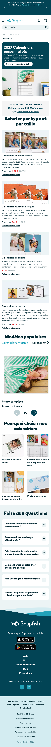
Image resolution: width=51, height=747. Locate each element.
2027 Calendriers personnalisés (18, 49)
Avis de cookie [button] (25, 723)
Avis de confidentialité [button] (25, 718)
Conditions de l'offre (26, 12)
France (24, 701)
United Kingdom (12, 704)
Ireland (32, 701)
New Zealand (25, 708)
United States (28, 704)
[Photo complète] (25, 373)
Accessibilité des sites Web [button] (25, 727)
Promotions (25, 673)
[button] (3, 20)
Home (4, 35)
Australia (40, 704)
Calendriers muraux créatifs (17, 155)
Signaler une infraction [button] (25, 736)
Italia (40, 701)
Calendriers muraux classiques (18, 206)
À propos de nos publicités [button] (25, 732)
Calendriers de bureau (14, 306)
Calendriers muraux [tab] (15, 342)
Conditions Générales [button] (25, 714)
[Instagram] (30, 685)
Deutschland (12, 701)
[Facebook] (23, 685)
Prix (25, 660)
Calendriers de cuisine (13, 257)
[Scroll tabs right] (47, 342)
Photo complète (12, 401)
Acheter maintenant (11, 174)
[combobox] (25, 27)
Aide (25, 656)
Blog (25, 668)
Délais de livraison (25, 664)
